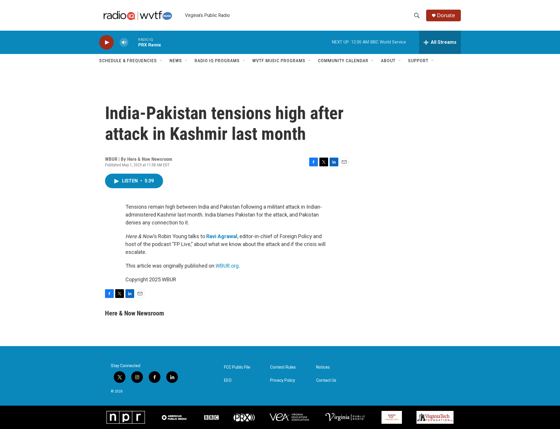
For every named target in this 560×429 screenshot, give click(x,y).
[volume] (124, 42)
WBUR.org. (228, 266)
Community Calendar (343, 60)
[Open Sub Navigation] (161, 60)
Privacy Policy (282, 380)
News (175, 60)
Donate (446, 15)
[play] (106, 42)
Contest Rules (283, 367)
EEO (228, 380)
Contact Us (326, 380)
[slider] (133, 42)
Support (418, 60)
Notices (323, 367)
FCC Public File (237, 367)
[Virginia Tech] (392, 417)
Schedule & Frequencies (128, 60)
